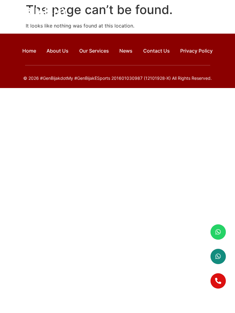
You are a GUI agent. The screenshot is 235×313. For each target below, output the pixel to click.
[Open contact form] (218, 281)
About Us (58, 51)
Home (29, 51)
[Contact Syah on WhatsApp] (218, 256)
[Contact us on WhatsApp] (218, 232)
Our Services (94, 51)
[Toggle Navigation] (225, 12)
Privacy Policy (196, 51)
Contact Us (156, 51)
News (125, 51)
